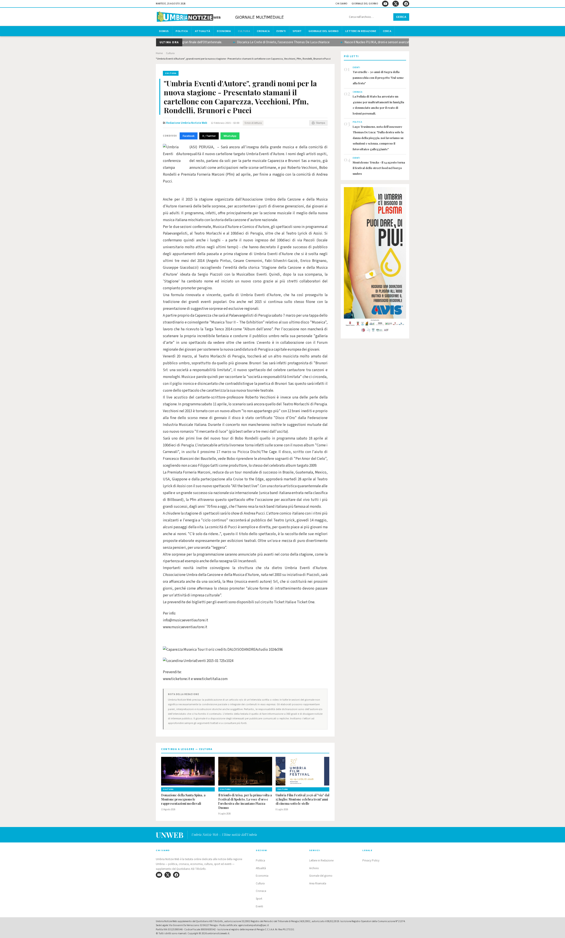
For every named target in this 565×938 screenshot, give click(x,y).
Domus (164, 31)
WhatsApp (230, 136)
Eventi (281, 31)
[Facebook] (406, 4)
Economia (224, 31)
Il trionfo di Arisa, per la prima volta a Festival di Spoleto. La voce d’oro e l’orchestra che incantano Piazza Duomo (245, 801)
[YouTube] (385, 4)
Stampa (320, 122)
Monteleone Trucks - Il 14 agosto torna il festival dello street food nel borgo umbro (379, 167)
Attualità (202, 31)
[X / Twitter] (395, 4)
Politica (182, 31)
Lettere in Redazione (360, 31)
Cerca (401, 17)
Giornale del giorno (365, 3)
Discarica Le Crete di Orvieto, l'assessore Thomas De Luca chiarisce (272, 42)
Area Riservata (317, 883)
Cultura (244, 31)
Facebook (188, 136)
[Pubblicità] (375, 261)
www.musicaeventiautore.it (185, 627)
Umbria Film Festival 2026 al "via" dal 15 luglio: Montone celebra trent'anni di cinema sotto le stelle (302, 799)
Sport (297, 31)
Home (159, 53)
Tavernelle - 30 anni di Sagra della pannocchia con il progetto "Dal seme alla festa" (378, 77)
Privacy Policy (370, 861)
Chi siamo (341, 3)
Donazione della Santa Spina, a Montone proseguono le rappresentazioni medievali (183, 799)
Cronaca (263, 31)
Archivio (314, 868)
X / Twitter (209, 136)
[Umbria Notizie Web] (221, 17)
